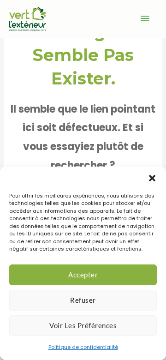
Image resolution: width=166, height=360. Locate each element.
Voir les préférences (83, 325)
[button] (152, 178)
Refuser (83, 300)
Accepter (83, 274)
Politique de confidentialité (83, 347)
